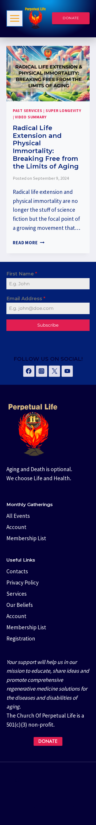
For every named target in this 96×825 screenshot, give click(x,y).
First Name (21, 274)
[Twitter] (54, 371)
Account (16, 527)
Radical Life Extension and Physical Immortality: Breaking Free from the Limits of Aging (46, 147)
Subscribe (48, 325)
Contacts (17, 571)
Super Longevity (63, 110)
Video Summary (31, 117)
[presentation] (48, 73)
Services (16, 593)
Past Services (27, 110)
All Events (18, 515)
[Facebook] (28, 371)
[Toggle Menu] (14, 18)
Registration (20, 638)
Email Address (25, 299)
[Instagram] (41, 371)
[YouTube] (67, 371)
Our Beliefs (19, 604)
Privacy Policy (22, 582)
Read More (29, 243)
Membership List (26, 538)
